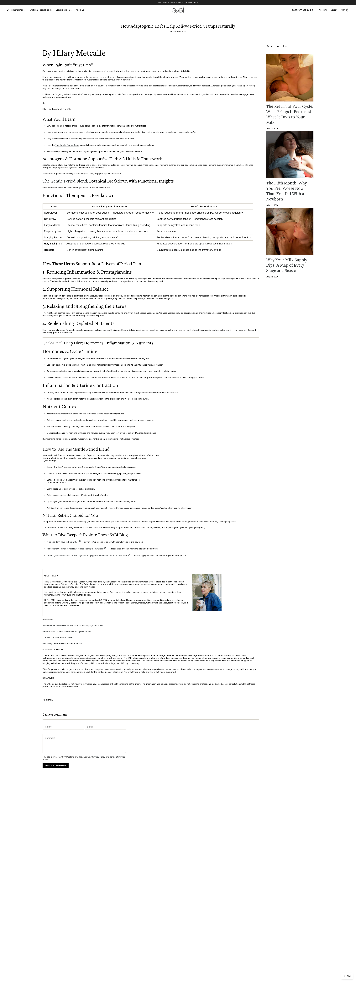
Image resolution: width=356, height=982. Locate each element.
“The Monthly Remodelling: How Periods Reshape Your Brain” (75, 549)
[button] (16, 10)
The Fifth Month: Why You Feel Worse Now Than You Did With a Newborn (286, 191)
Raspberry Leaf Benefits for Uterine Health (62, 643)
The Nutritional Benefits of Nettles (58, 637)
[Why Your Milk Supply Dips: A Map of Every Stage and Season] (289, 231)
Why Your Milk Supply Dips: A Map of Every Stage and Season (286, 265)
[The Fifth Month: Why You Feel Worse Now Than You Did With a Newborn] (289, 154)
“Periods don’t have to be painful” (62, 542)
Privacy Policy (98, 757)
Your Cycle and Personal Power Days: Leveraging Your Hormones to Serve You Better (87, 555)
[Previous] (8, 2)
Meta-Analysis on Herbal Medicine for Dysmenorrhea (67, 631)
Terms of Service (117, 757)
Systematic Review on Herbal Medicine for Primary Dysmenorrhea (73, 625)
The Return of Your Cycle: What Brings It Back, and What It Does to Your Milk (289, 114)
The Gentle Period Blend (67, 145)
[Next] (348, 2)
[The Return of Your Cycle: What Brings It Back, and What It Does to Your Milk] (289, 77)
